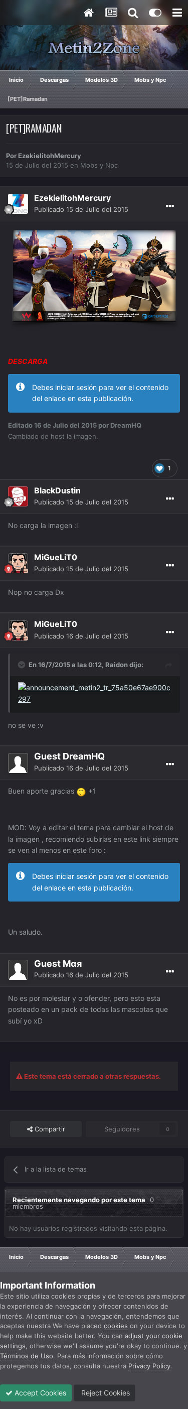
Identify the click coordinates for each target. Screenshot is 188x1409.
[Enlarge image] (94, 278)
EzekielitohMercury (49, 156)
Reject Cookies (104, 1392)
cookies (116, 1326)
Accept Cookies (39, 1392)
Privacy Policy (149, 1366)
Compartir (49, 1129)
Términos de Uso (26, 1356)
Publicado (81, 209)
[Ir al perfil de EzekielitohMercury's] (18, 204)
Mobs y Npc (99, 165)
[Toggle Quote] (22, 665)
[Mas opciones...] (170, 206)
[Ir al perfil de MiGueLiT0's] (18, 563)
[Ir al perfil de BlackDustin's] (18, 496)
